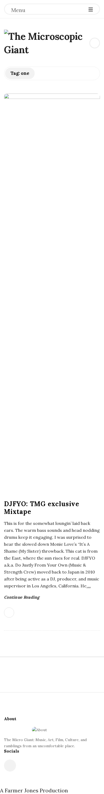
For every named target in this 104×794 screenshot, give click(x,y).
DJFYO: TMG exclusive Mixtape (41, 508)
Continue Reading (21, 597)
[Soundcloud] (10, 766)
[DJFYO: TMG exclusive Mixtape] (52, 294)
